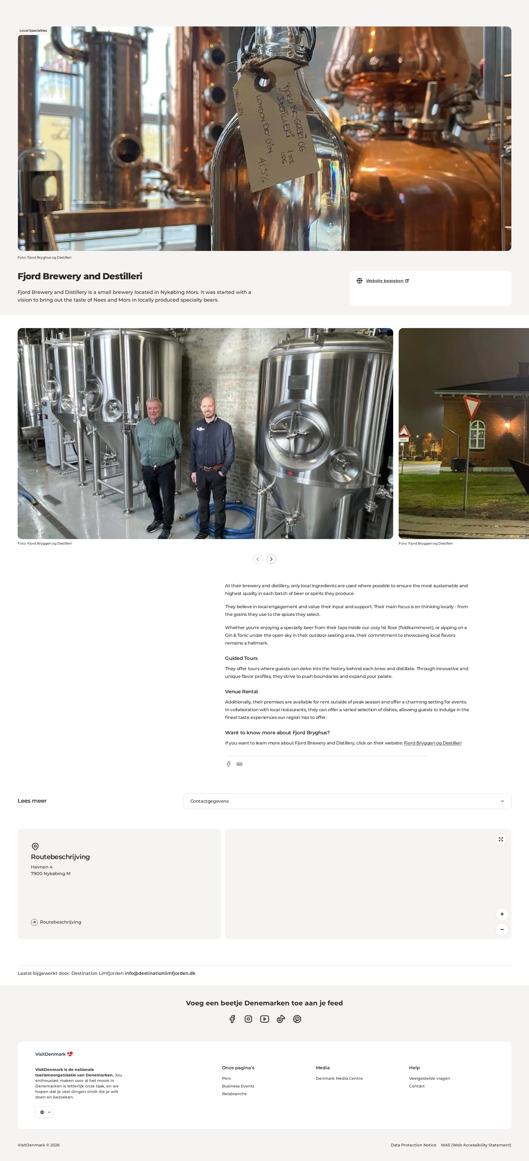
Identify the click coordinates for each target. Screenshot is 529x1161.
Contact (417, 1086)
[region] (368, 884)
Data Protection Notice (413, 1145)
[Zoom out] (502, 929)
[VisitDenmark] (54, 1054)
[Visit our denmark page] (232, 1019)
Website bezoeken (385, 280)
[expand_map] (501, 839)
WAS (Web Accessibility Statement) (476, 1145)
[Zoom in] (502, 914)
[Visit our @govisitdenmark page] (281, 1019)
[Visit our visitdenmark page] (264, 1019)
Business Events (238, 1086)
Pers (226, 1078)
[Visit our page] (248, 1019)
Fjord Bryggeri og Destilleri (432, 743)
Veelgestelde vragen (429, 1078)
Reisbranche (234, 1093)
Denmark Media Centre (339, 1078)
